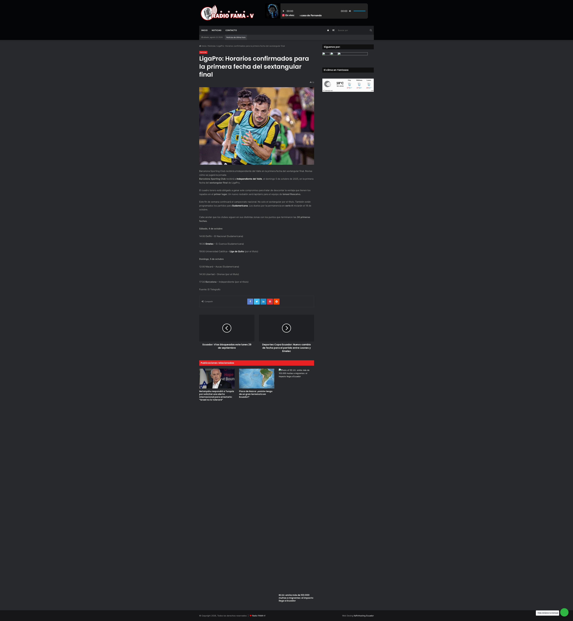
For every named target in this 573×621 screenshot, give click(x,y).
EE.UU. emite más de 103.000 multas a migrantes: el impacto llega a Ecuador (296, 598)
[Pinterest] (270, 302)
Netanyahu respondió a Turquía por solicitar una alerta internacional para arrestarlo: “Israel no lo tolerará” (216, 395)
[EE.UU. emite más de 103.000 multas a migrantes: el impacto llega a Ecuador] (296, 480)
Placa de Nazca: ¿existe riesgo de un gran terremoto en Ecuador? (255, 394)
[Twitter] (257, 302)
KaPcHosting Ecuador (364, 615)
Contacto (231, 30)
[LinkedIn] (263, 302)
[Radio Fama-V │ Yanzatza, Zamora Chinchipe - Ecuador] (226, 12)
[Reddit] (276, 302)
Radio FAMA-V (258, 615)
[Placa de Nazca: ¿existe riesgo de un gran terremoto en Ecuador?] (256, 378)
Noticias (216, 30)
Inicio (204, 30)
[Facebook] (250, 302)
